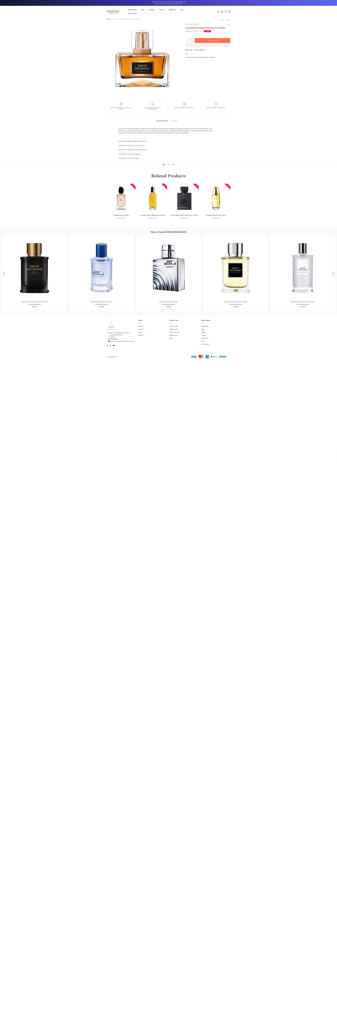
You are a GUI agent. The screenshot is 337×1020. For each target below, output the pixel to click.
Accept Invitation (168, 520)
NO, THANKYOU (168, 525)
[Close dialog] (186, 492)
